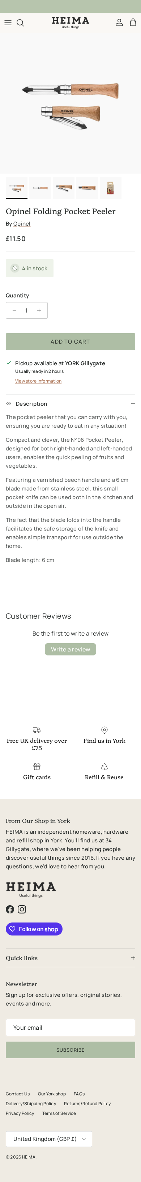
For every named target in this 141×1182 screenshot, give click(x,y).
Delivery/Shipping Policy (31, 1103)
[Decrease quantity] (12, 310)
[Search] (24, 23)
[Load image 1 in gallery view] (70, 103)
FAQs (79, 1094)
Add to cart (70, 341)
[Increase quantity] (41, 310)
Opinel (22, 223)
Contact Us (18, 1094)
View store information (38, 381)
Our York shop (52, 1094)
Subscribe (70, 1050)
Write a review (70, 649)
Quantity (17, 295)
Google (76, 8)
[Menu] (8, 23)
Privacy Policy (20, 1113)
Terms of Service (59, 1113)
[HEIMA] (71, 23)
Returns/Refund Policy (87, 1103)
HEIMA (28, 1157)
